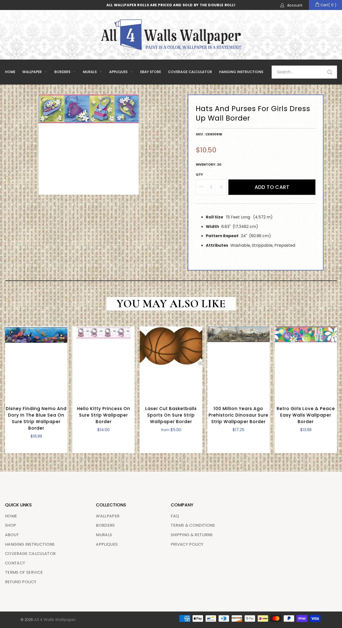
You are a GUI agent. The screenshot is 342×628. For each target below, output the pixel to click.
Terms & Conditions (193, 525)
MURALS (90, 71)
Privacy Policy (187, 544)
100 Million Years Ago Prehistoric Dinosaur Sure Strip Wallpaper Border (238, 363)
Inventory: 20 (208, 164)
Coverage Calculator (30, 553)
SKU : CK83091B (209, 134)
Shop (10, 525)
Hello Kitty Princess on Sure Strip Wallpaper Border (103, 363)
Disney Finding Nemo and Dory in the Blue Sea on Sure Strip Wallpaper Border (36, 363)
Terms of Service (24, 572)
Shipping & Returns (192, 535)
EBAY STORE (150, 71)
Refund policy (20, 582)
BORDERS (105, 525)
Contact (15, 563)
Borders (62, 71)
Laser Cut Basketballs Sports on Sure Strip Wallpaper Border (171, 363)
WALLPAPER (32, 71)
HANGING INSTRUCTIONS (241, 71)
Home (10, 71)
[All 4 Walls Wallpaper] (171, 35)
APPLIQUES (118, 71)
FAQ (175, 516)
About (12, 535)
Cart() (327, 5)
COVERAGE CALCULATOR (190, 71)
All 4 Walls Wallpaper (55, 619)
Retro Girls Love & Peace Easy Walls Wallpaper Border (306, 363)
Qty (199, 174)
